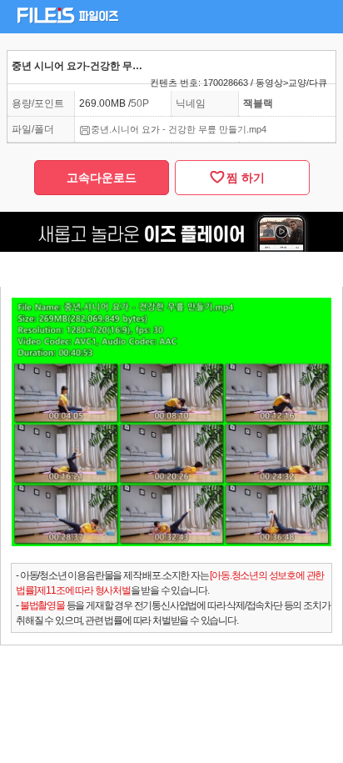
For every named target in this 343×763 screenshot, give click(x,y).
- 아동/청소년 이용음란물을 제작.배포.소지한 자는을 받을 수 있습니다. (170, 583)
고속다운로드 (102, 177)
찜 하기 (242, 177)
